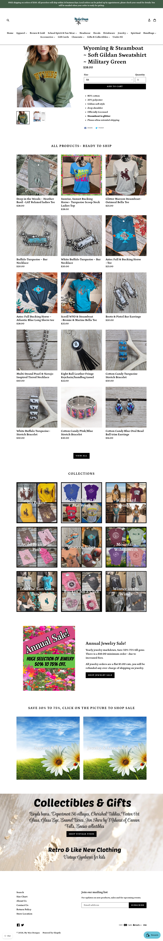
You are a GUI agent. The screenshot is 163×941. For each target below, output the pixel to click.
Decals (96, 33)
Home (10, 33)
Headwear (85, 33)
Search (20, 892)
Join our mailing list (95, 892)
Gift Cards (63, 37)
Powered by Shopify (52, 933)
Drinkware (109, 33)
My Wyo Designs (32, 933)
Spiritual (135, 33)
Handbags (149, 33)
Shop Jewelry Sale (100, 675)
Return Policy (23, 909)
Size (86, 74)
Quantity (140, 74)
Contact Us (22, 905)
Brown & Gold (37, 33)
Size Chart (21, 896)
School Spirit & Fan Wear (61, 33)
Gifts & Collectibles (97, 37)
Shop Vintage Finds (81, 834)
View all (81, 456)
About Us (21, 901)
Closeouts (77, 37)
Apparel (20, 33)
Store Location (24, 913)
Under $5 (118, 37)
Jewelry (122, 33)
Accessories (47, 37)
